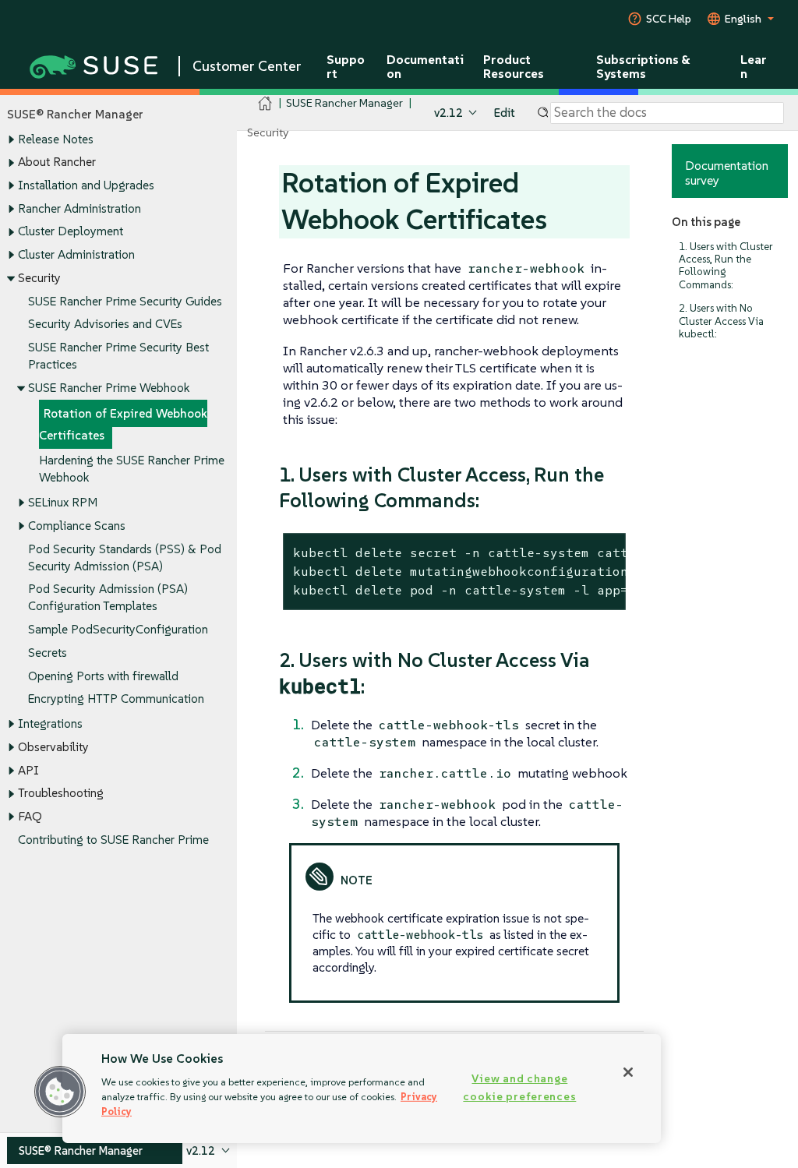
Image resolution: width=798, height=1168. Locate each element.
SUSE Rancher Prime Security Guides (125, 301)
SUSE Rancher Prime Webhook (108, 387)
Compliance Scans (76, 525)
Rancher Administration (79, 208)
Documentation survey (726, 172)
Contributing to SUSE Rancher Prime (113, 839)
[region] (361, 1088)
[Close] (628, 1072)
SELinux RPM (62, 502)
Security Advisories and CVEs (105, 323)
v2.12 (448, 112)
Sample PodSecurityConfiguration (118, 629)
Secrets (47, 652)
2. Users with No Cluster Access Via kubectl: (721, 321)
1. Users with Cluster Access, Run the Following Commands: (726, 265)
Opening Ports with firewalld (103, 676)
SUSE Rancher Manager (344, 102)
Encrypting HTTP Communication (116, 698)
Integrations (50, 723)
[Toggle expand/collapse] (11, 139)
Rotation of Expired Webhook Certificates (123, 424)
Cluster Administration (76, 254)
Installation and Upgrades (86, 185)
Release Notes (56, 139)
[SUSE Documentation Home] (265, 103)
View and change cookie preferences (519, 1087)
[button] (60, 1092)
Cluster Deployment (70, 231)
